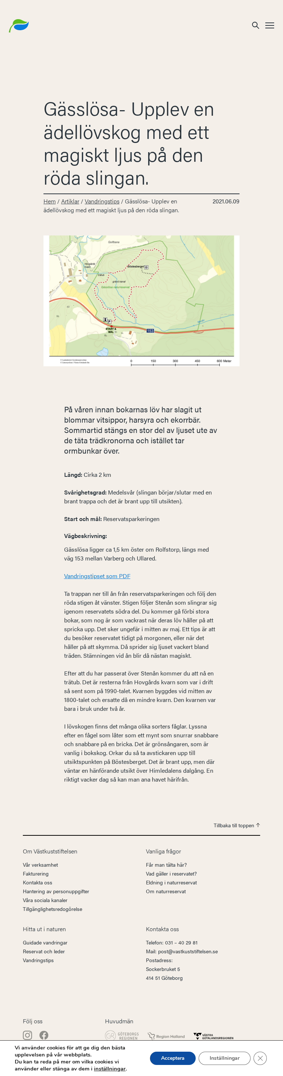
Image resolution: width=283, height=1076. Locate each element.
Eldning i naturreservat (171, 882)
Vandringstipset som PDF (97, 576)
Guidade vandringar (45, 942)
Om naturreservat (166, 891)
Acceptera (173, 1058)
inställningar (110, 1068)
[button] (255, 25)
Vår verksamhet (40, 864)
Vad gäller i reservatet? (171, 873)
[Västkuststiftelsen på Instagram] (28, 1034)
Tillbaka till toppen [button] (235, 825)
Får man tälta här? (166, 864)
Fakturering (36, 873)
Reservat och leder (44, 951)
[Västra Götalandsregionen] (213, 1035)
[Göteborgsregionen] (122, 1035)
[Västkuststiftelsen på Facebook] (44, 1034)
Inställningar (225, 1058)
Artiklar (70, 201)
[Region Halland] (166, 1035)
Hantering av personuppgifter (56, 891)
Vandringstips (102, 201)
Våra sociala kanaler (45, 900)
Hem (49, 201)
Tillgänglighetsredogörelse (52, 908)
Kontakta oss (37, 882)
